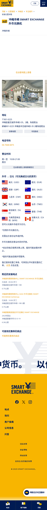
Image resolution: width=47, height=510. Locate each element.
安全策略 (23, 450)
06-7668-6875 (8, 145)
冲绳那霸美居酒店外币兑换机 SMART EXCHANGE (20, 312)
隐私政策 (23, 444)
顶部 (3, 11)
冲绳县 (20, 11)
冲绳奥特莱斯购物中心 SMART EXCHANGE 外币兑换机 (22, 278)
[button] (22, 94)
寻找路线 (34, 131)
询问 (7, 415)
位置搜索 (11, 11)
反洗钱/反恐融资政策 (23, 461)
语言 (34, 3)
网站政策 (23, 456)
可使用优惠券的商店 (10, 336)
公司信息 (9, 428)
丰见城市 (29, 11)
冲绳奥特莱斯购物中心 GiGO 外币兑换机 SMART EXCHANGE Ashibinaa (20, 295)
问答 (7, 434)
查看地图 (12, 131)
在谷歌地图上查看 (23, 72)
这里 (8, 265)
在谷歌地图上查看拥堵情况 (23, 167)
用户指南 (9, 422)
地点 (7, 409)
